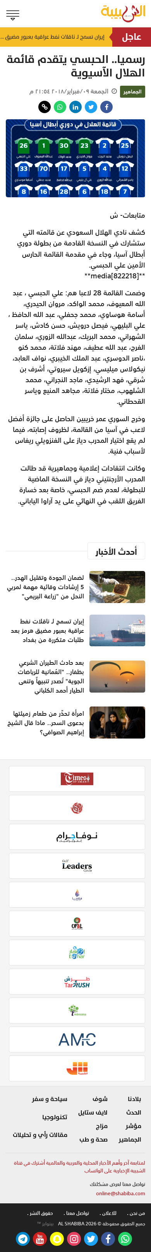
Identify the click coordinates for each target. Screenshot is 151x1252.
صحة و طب (93, 1140)
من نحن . (136, 1213)
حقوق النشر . (40, 1213)
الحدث (133, 1113)
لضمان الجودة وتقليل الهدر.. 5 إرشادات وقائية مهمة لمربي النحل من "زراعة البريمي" (45, 586)
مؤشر (133, 1126)
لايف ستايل (93, 1113)
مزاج (102, 1126)
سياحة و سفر (49, 1099)
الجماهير (133, 91)
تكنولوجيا (54, 1117)
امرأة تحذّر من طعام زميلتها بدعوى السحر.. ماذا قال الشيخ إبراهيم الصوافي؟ (45, 722)
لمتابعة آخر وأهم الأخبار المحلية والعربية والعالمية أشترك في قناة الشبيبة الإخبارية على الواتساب (79, 1167)
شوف (100, 1099)
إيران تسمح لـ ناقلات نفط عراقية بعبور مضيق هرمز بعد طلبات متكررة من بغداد (52, 36)
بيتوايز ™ (45, 1224)
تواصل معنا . (76, 1213)
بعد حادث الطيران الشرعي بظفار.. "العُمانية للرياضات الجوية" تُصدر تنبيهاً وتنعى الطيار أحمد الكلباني (51, 676)
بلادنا (134, 1099)
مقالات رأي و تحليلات (40, 1135)
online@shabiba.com (120, 1193)
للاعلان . (108, 1213)
